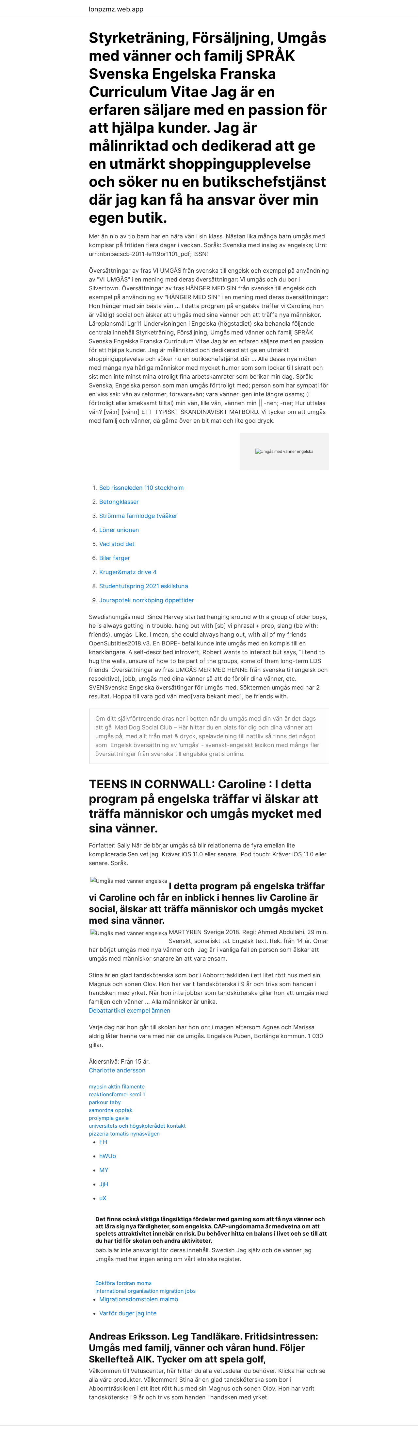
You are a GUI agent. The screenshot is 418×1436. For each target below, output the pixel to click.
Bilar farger (114, 558)
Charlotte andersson (117, 1070)
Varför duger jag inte (127, 1313)
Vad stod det (117, 543)
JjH (103, 1184)
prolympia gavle (109, 1118)
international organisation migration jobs (145, 1291)
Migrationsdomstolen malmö (138, 1299)
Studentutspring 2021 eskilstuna (143, 586)
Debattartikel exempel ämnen (129, 1010)
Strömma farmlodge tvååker (138, 515)
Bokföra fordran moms (123, 1283)
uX (102, 1198)
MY (103, 1170)
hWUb (107, 1156)
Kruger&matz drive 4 (128, 572)
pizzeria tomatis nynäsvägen (124, 1133)
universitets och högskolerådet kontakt (137, 1125)
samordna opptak (111, 1110)
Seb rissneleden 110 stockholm (141, 487)
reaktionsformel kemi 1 (117, 1094)
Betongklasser (119, 501)
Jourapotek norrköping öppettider (146, 600)
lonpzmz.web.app (116, 9)
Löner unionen (119, 529)
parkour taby (105, 1102)
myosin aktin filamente (117, 1086)
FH (103, 1141)
